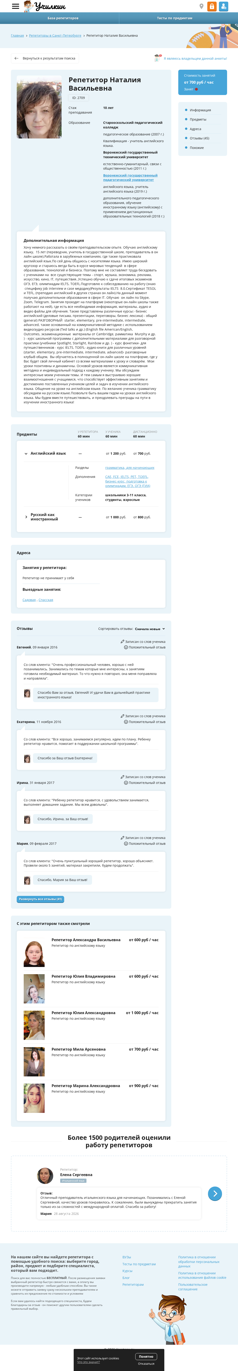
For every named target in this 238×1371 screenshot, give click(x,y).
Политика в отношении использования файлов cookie (202, 1275)
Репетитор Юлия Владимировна (84, 976)
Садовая (29, 600)
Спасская (46, 600)
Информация (200, 110)
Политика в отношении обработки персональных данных (198, 1261)
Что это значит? (88, 1362)
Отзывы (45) (199, 138)
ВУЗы (126, 1257)
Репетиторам (133, 1284)
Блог (126, 1278)
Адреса (195, 129)
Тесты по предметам (139, 1264)
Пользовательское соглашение (193, 1286)
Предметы (198, 119)
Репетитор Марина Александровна (86, 1085)
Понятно (146, 1356)
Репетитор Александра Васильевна (86, 939)
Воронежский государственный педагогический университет (130, 177)
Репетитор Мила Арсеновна (79, 1049)
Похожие (197, 147)
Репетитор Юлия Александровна (84, 1012)
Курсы (127, 1271)
